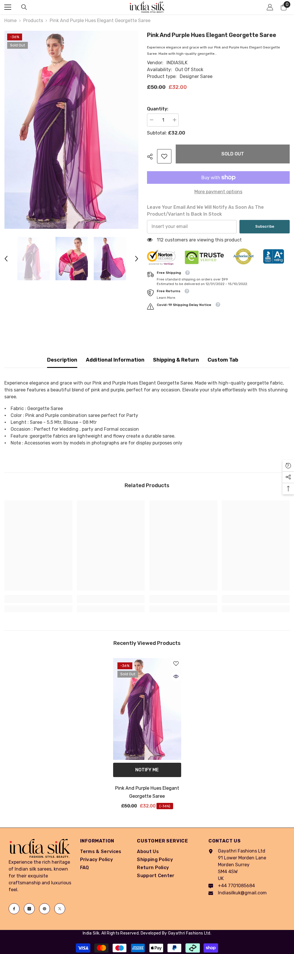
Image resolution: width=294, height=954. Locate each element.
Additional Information (115, 360)
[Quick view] (176, 676)
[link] (164, 156)
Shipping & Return (176, 360)
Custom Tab (223, 360)
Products (33, 20)
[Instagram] (29, 908)
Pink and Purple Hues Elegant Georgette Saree (147, 792)
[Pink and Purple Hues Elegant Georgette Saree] (147, 709)
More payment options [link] (218, 191)
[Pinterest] (44, 908)
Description (62, 360)
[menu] (7, 7)
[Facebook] (14, 908)
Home (10, 20)
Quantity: (157, 109)
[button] (6, 258)
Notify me (147, 769)
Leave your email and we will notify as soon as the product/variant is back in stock (205, 210)
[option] (71, 130)
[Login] (270, 7)
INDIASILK (177, 62)
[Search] (24, 7)
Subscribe (264, 226)
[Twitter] (59, 908)
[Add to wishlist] (176, 663)
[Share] (152, 156)
